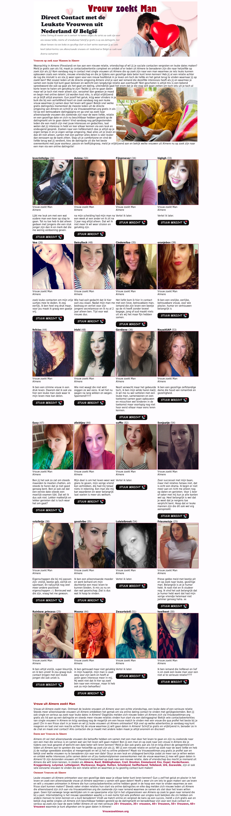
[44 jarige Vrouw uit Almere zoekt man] (52, 375)
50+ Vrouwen (180, 803)
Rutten (111, 765)
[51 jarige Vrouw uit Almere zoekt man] (136, 657)
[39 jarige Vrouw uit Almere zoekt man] (178, 288)
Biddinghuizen (111, 762)
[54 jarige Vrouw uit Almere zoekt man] (178, 468)
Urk (165, 765)
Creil (125, 762)
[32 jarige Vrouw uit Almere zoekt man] (136, 468)
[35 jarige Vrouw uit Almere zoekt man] (136, 288)
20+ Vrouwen (123, 803)
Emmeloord (148, 762)
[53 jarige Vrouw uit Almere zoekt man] (178, 375)
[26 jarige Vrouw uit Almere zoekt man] (52, 288)
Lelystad (57, 765)
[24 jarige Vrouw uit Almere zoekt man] (52, 204)
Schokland (124, 765)
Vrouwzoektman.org (116, 811)
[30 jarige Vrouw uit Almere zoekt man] (178, 657)
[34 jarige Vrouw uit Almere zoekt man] (136, 204)
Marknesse (88, 765)
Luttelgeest (71, 765)
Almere (88, 762)
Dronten (134, 762)
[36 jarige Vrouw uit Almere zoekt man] (136, 375)
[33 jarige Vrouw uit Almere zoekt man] (178, 204)
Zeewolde (175, 765)
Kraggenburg (42, 765)
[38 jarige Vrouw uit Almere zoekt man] (52, 567)
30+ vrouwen (141, 803)
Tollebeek (155, 765)
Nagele (101, 765)
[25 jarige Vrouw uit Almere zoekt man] (178, 567)
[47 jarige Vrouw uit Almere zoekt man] (52, 468)
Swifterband (140, 765)
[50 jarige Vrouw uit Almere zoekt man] (94, 204)
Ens (159, 762)
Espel (166, 762)
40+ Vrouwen (160, 803)
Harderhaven (180, 762)
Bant (98, 762)
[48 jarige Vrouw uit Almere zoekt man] (94, 288)
